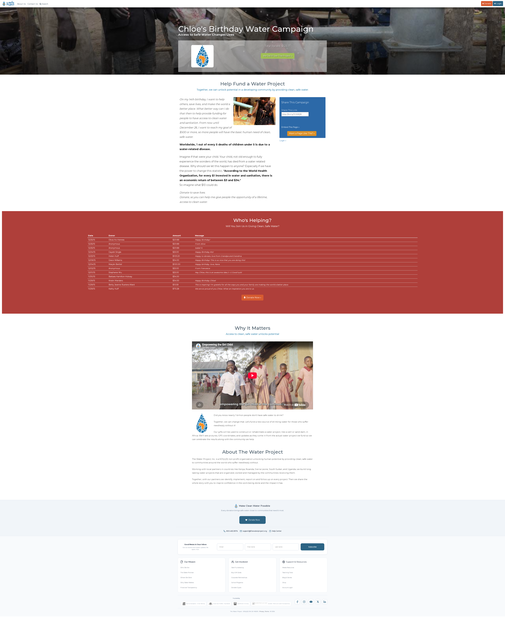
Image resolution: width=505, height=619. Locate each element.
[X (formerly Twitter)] (317, 601)
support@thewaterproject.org (255, 531)
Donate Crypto (236, 587)
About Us (21, 4)
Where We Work (186, 577)
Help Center (277, 531)
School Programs (237, 582)
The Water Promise (187, 572)
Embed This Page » (290, 127)
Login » (282, 140)
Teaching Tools (287, 572)
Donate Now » (253, 297)
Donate (487, 3)
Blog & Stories (287, 577)
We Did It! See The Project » (277, 56)
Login (499, 3)
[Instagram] (304, 601)
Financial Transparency (188, 587)
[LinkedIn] (324, 601)
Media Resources (288, 567)
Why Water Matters (187, 582)
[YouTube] (311, 601)
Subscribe (312, 547)
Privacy (261, 611)
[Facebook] (297, 601)
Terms (267, 611)
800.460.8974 (232, 531)
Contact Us (32, 4)
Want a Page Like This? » (302, 133)
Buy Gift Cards (236, 572)
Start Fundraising (237, 567)
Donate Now (254, 520)
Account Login (287, 587)
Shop (284, 582)
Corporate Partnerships (239, 577)
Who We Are (184, 567)
